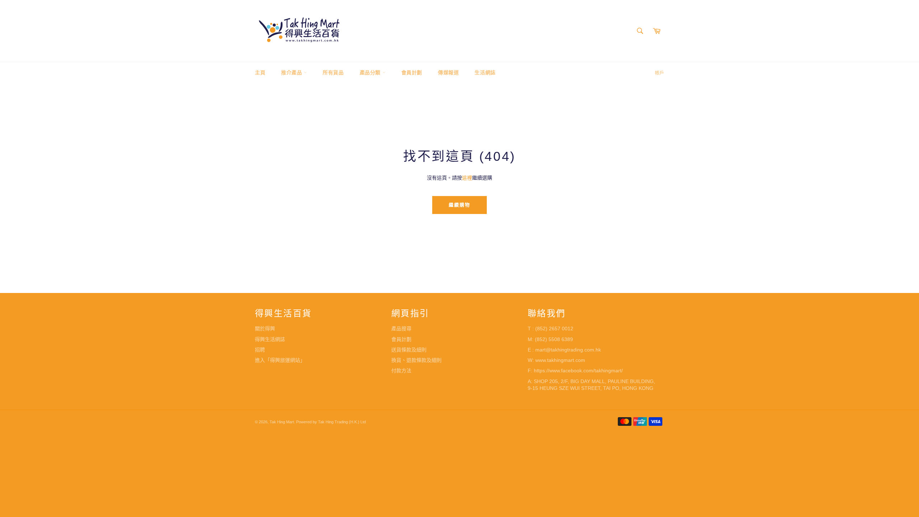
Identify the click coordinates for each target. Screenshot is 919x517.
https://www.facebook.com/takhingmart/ (578, 370)
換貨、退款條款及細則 (416, 360)
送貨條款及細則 (408, 350)
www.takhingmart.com (560, 360)
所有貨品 (333, 72)
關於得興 (265, 328)
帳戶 (659, 72)
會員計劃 (411, 72)
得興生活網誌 (270, 339)
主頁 (260, 72)
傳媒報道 (448, 72)
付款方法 (401, 370)
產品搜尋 (401, 328)
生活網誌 (485, 72)
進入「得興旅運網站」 (280, 360)
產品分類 (371, 72)
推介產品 (292, 72)
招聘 (260, 350)
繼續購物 (459, 205)
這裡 (467, 178)
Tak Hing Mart (282, 422)
